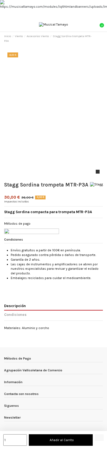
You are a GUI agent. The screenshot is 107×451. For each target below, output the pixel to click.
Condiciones (15, 314)
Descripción (15, 306)
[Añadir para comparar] (99, 437)
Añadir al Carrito (62, 440)
